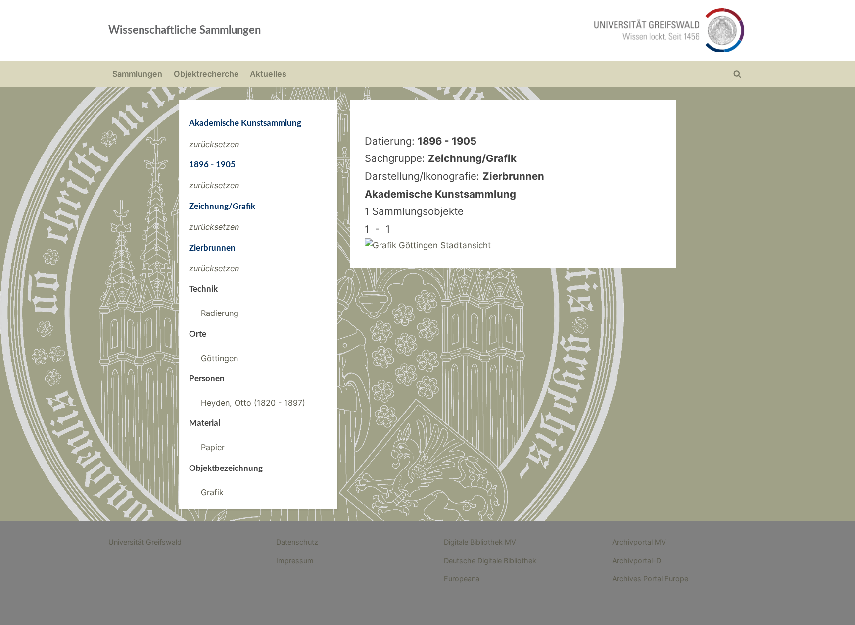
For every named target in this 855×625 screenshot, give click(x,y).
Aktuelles (268, 74)
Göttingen (219, 358)
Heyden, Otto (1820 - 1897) (253, 403)
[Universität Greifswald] (568, 30)
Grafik (212, 492)
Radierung (219, 313)
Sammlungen (137, 74)
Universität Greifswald (145, 542)
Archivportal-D (636, 560)
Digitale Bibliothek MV (480, 542)
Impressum (295, 560)
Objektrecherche (206, 74)
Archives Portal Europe (650, 578)
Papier (213, 447)
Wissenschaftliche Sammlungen (184, 30)
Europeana (461, 578)
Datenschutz (297, 542)
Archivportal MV (639, 542)
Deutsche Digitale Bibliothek (490, 560)
